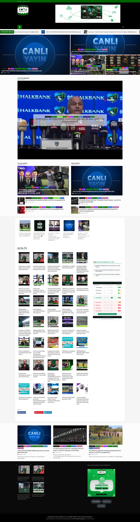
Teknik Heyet (109, 69)
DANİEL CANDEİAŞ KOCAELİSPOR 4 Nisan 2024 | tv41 (54, 311)
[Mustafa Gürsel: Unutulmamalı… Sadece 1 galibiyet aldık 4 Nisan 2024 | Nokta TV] (38, 281)
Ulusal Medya (75, 68)
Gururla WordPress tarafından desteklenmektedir (59, 518)
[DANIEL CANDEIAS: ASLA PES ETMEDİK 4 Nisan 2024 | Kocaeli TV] (38, 322)
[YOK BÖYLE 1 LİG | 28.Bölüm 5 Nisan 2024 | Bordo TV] (67, 343)
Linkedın (48, 412)
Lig (78, 49)
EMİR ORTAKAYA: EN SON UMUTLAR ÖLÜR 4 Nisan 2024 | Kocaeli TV (53, 332)
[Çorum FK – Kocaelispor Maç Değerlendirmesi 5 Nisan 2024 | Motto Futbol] (67, 322)
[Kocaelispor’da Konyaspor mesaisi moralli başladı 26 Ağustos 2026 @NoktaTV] (25, 226)
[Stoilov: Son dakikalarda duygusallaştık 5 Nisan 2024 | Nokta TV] (24, 343)
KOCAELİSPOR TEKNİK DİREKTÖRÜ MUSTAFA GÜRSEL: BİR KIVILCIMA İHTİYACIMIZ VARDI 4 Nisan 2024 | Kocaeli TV (83, 269)
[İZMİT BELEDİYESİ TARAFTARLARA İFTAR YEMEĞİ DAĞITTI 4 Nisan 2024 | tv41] (24, 302)
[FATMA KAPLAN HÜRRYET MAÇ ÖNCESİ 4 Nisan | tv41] (82, 281)
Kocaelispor (4, 68)
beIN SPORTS (81, 66)
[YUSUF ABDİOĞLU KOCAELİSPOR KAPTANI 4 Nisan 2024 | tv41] (38, 302)
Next (120, 120)
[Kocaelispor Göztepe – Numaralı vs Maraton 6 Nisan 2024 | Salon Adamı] (82, 322)
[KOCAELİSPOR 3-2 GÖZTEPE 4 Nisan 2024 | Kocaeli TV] (67, 258)
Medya (82, 49)
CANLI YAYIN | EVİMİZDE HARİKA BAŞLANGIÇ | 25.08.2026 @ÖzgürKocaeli (89, 51)
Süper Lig (94, 49)
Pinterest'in (39, 412)
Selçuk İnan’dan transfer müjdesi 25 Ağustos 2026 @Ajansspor (91, 32)
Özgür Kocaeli (88, 49)
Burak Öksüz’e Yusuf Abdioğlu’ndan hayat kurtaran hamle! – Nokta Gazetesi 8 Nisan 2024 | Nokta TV (67, 376)
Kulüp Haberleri (23, 78)
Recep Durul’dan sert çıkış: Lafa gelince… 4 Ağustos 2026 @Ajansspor (70, 120)
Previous (20, 120)
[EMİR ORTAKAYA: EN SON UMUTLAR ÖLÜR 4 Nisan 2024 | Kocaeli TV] (53, 322)
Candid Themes (90, 518)
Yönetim (89, 118)
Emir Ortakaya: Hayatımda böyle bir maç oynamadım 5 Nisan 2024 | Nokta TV (83, 311)
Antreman (88, 207)
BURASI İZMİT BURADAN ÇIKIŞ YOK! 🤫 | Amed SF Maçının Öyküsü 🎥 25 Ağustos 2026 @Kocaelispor (39, 236)
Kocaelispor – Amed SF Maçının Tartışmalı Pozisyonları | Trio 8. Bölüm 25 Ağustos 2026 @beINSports (44, 32)
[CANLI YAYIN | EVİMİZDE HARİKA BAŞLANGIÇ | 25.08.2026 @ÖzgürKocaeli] (69, 226)
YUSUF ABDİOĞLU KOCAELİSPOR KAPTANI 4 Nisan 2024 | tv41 (39, 311)
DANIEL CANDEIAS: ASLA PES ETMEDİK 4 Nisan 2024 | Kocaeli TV (39, 332)
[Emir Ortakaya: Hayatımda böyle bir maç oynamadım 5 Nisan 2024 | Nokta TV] (82, 302)
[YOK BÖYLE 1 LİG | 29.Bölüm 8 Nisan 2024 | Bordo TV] (24, 390)
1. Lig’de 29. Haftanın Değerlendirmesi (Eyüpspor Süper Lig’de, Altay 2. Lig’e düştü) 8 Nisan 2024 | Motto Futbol (83, 400)
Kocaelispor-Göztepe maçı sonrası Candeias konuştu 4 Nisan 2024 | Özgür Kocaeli (39, 268)
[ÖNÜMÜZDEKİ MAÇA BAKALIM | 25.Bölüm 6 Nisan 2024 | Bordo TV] (82, 343)
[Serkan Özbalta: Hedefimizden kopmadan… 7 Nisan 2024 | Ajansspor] (24, 366)
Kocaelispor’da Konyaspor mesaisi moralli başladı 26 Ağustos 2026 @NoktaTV (22, 71)
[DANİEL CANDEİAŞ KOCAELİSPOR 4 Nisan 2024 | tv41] (53, 302)
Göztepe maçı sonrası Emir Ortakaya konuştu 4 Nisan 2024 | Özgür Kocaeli (24, 268)
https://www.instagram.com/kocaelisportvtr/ (99, 465)
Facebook (22, 412)
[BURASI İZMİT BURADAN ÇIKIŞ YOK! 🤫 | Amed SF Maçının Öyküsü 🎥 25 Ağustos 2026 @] (39, 226)
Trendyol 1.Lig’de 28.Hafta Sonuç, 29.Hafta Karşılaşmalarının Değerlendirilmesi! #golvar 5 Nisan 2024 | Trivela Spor (39, 354)
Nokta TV (100, 207)
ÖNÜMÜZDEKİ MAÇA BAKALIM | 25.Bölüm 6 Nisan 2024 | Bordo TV (83, 352)
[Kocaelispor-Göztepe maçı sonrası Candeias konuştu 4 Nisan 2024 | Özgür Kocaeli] (38, 258)
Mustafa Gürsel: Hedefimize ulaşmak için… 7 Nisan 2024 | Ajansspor (39, 375)
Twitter (30, 412)
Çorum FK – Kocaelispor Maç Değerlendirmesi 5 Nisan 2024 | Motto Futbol (68, 332)
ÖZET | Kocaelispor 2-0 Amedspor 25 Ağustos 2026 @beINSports (44, 209)
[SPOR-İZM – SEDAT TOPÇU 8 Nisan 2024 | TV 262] (67, 390)
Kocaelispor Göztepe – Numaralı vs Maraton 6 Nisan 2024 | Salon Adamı (83, 332)
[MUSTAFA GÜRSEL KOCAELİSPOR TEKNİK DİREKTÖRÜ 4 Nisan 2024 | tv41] (67, 302)
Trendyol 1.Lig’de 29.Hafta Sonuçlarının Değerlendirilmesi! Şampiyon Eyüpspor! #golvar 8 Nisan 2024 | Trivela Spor (39, 400)
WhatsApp (101, 506)
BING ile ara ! (106, 501)
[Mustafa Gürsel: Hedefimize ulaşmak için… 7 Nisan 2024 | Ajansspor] (38, 366)
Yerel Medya (104, 49)
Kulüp (120, 67)
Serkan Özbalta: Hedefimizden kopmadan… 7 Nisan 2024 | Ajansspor (25, 375)
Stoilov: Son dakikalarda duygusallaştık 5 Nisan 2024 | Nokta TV (25, 352)
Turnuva (99, 49)
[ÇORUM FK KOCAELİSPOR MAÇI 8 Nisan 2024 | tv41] (82, 366)
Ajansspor (115, 67)
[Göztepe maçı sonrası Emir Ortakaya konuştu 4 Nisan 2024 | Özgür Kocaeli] (24, 258)
